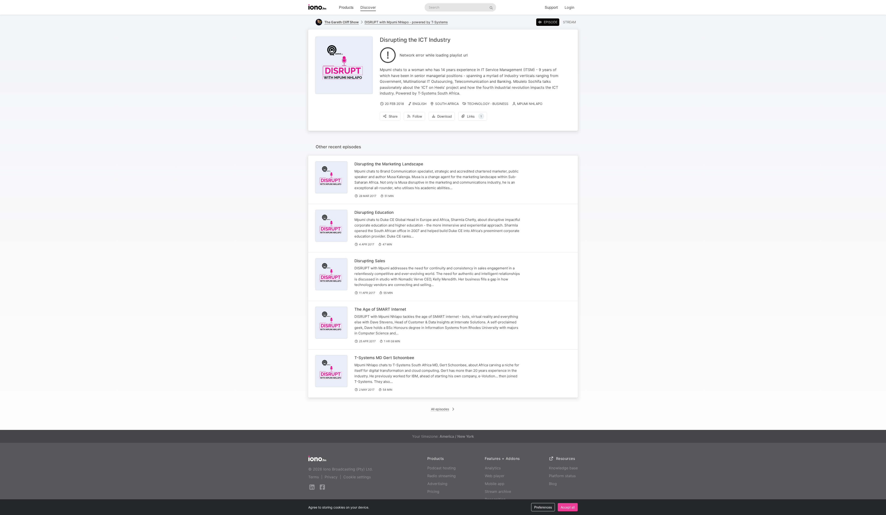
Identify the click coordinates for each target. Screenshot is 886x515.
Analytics (493, 468)
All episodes (440, 409)
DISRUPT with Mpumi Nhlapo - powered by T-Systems (406, 22)
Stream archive (498, 491)
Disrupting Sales (369, 261)
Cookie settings (357, 477)
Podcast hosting (441, 468)
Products (346, 7)
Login (569, 7)
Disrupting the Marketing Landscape (388, 164)
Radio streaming (441, 475)
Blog (553, 483)
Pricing (433, 491)
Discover (368, 7)
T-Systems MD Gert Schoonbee (384, 357)
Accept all (568, 507)
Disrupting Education (374, 212)
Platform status (562, 475)
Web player (494, 475)
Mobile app (494, 483)
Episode (550, 22)
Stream (569, 22)
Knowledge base (563, 468)
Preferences (543, 507)
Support (551, 7)
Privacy (331, 477)
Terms (313, 477)
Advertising (437, 483)
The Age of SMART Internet (380, 309)
